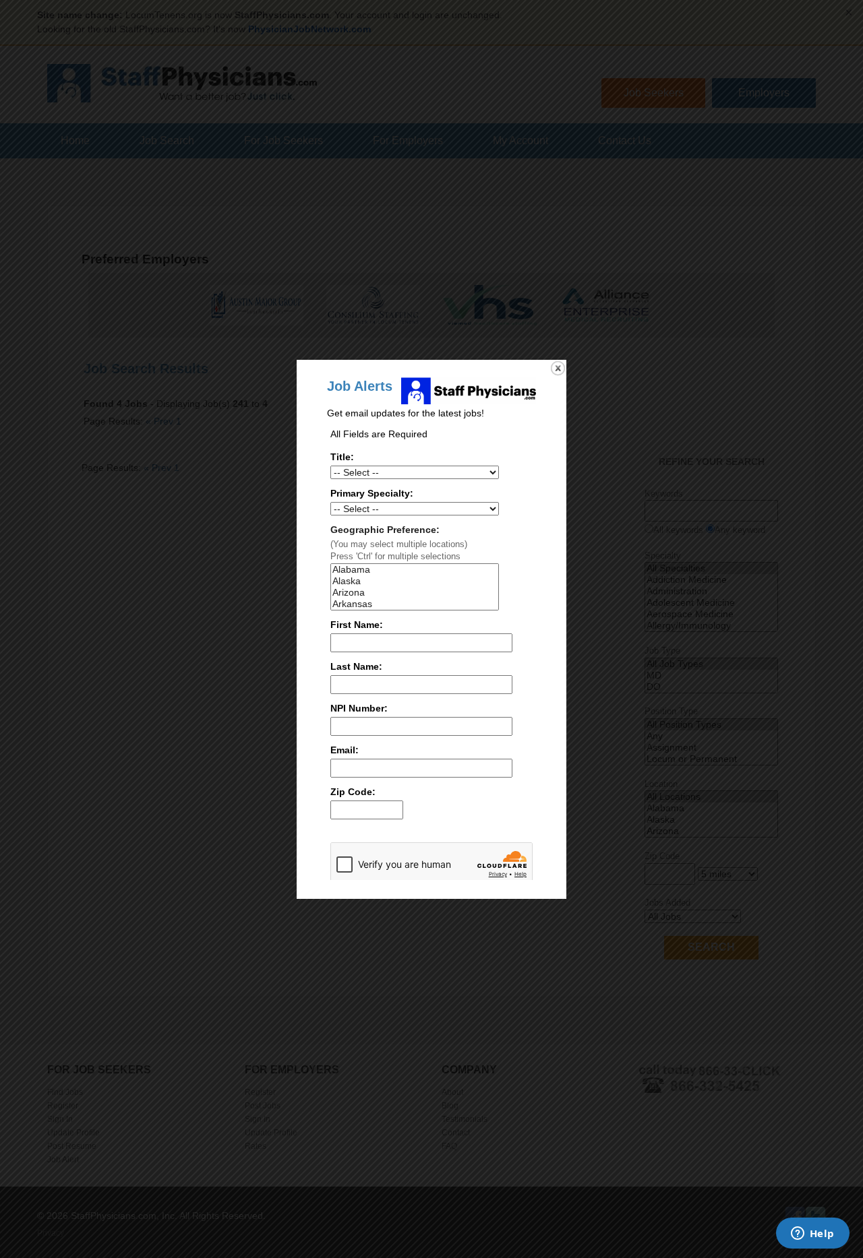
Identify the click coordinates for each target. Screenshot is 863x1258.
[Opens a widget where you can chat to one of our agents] (812, 1234)
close (557, 368)
